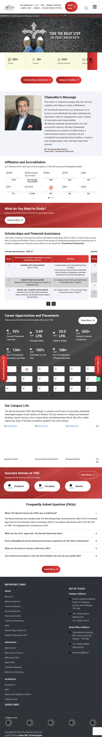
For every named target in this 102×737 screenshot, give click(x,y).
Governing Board (12, 611)
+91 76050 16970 (80, 620)
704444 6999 (47, 16)
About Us (9, 596)
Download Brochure (3, 370)
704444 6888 (34, 16)
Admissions (26, 5)
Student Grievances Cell (16, 635)
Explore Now (14, 220)
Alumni (79, 486)
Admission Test (12, 657)
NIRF (42, 5)
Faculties (50, 486)
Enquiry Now (98, 367)
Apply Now (70, 7)
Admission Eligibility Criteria (18, 694)
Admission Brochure (14, 672)
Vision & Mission (13, 606)
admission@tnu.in (80, 652)
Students (19, 486)
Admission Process (14, 653)
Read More (86, 320)
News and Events (13, 616)
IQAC (7, 625)
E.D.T (37, 5)
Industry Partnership (14, 620)
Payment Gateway (53, 5)
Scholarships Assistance (35, 80)
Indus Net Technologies (30, 735)
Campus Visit (26, 8)
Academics (10, 685)
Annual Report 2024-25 (15, 630)
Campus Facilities (67, 80)
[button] (49, 40)
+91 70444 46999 (80, 614)
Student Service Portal (52, 8)
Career (36, 8)
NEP (7, 689)
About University (12, 601)
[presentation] (48, 304)
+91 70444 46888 (80, 644)
